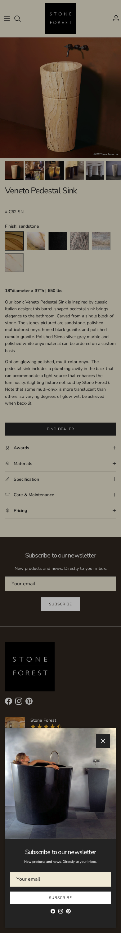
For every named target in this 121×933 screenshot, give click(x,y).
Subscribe (60, 897)
